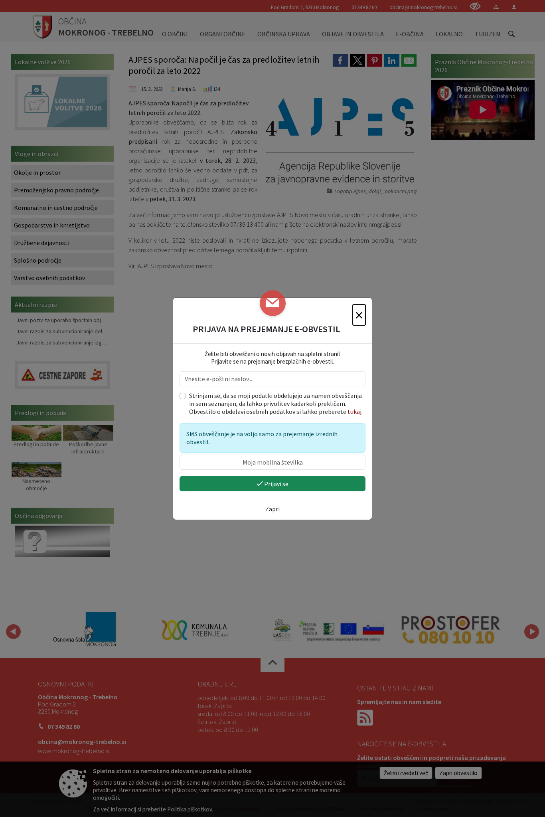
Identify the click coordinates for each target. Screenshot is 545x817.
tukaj (354, 411)
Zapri (272, 509)
